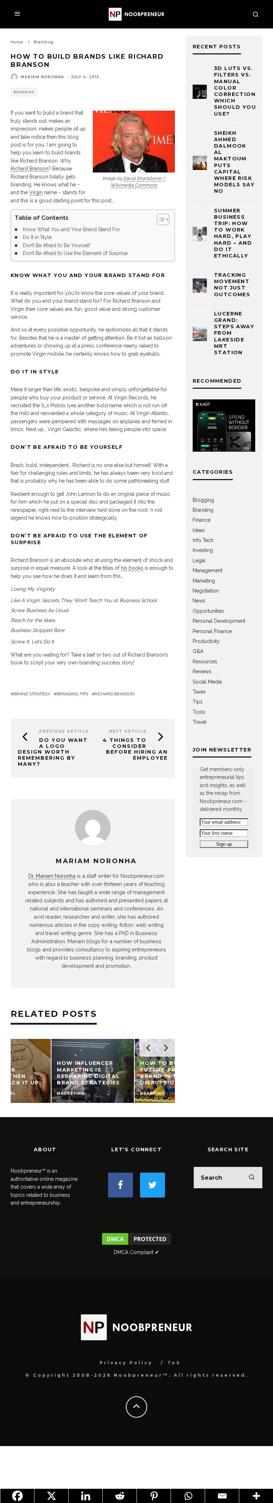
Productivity (206, 641)
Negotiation (206, 591)
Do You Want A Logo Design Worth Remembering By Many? (53, 752)
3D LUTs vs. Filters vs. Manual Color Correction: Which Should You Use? (235, 91)
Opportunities (208, 611)
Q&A (198, 651)
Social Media (207, 682)
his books (132, 568)
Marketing (204, 581)
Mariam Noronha (42, 77)
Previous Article (64, 731)
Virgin (36, 192)
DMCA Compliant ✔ (136, 1252)
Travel (200, 722)
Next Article (127, 731)
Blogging (203, 500)
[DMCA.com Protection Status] (136, 1244)
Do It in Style (37, 237)
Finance (201, 520)
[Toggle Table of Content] (159, 219)
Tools (199, 712)
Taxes (199, 692)
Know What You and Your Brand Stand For (71, 229)
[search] (251, 1177)
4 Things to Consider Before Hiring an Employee (135, 749)
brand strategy (32, 693)
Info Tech (203, 540)
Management (208, 570)
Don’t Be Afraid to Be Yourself (56, 245)
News (199, 601)
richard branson (114, 693)
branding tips (72, 693)
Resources (205, 661)
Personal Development (219, 621)
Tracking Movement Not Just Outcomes (232, 285)
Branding (24, 92)
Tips (198, 702)
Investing (203, 550)
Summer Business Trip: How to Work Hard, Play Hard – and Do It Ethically (233, 233)
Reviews (202, 671)
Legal (199, 560)
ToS (174, 1362)
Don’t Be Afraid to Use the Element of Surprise (75, 253)
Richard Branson (29, 168)
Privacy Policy (126, 1362)
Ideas (199, 530)
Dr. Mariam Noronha (51, 876)
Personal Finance (212, 631)
